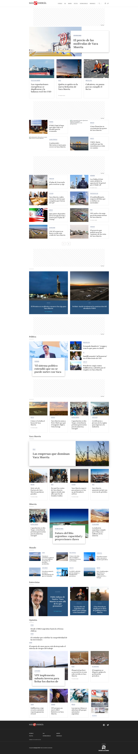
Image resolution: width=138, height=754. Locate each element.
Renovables (92, 3)
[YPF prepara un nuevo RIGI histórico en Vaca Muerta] (59, 696)
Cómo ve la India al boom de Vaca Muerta (38, 423)
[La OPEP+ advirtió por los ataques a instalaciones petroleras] (62, 572)
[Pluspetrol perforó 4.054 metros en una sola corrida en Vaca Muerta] (79, 658)
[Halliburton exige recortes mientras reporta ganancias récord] (38, 696)
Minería (70, 3)
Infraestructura (86, 342)
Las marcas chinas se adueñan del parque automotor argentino (79, 711)
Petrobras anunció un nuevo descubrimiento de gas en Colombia (48, 574)
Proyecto (92, 138)
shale (59, 80)
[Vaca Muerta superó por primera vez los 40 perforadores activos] (79, 476)
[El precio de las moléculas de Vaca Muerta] (69, 41)
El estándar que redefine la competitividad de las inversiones (49, 639)
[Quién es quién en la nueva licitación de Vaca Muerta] (69, 68)
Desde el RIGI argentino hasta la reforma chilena (47, 630)
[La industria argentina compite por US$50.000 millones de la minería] (100, 516)
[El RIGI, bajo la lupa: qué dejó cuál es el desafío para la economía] (38, 127)
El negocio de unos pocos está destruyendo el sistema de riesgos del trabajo (47, 647)
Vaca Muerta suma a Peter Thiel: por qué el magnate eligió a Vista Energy (58, 424)
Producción (51, 178)
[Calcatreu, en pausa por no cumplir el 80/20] (96, 68)
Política (76, 3)
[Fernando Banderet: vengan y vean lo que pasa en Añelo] (76, 345)
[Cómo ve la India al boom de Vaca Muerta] (38, 409)
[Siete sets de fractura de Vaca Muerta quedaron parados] (38, 476)
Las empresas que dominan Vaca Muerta (51, 455)
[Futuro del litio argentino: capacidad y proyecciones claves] (69, 523)
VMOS (89, 302)
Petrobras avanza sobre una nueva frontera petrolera (102, 558)
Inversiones (92, 175)
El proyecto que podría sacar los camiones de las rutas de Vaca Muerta (98, 233)
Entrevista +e (79, 603)
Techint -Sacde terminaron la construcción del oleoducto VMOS (89, 307)
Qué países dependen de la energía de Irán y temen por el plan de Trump (57, 216)
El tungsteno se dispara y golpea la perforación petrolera (99, 673)
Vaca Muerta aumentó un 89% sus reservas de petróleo (99, 490)
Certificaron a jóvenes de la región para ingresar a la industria (99, 424)
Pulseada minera (95, 524)
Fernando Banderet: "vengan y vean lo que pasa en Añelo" (95, 347)
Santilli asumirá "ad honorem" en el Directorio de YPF (95, 357)
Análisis (32, 417)
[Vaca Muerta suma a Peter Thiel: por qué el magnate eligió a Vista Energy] (59, 409)
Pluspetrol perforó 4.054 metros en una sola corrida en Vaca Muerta (79, 673)
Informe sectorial (59, 528)
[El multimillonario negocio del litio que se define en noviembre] (79, 198)
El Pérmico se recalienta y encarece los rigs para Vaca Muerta (48, 307)
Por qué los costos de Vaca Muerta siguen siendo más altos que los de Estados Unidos (58, 492)
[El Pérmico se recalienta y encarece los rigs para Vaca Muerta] (48, 286)
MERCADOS (92, 122)
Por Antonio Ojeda (93, 220)
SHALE (34, 449)
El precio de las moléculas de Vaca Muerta (85, 43)
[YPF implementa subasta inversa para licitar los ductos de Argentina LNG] (48, 665)
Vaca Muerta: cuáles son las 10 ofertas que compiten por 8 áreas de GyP (57, 200)
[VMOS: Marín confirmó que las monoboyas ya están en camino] (79, 143)
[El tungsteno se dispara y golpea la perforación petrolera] (100, 658)
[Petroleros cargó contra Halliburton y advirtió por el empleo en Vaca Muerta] (76, 366)
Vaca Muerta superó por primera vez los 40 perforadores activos (79, 491)
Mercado (51, 210)
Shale (91, 209)
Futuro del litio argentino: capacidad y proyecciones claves (68, 536)
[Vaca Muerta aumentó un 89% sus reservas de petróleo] (100, 476)
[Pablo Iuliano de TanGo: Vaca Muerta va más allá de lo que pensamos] (38, 601)
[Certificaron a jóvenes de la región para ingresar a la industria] (100, 409)
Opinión (32, 625)
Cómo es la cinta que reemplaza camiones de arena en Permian (75, 558)
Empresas (53, 417)
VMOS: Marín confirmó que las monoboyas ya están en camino (97, 145)
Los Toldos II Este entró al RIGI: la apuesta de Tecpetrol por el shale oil (98, 182)
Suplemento (94, 715)
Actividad (73, 484)
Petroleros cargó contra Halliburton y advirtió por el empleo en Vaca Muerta (94, 368)
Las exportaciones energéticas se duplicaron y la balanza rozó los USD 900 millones (41, 89)
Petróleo (60, 3)
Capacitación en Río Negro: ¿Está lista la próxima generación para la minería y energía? (79, 425)
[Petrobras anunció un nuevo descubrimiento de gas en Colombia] (35, 572)
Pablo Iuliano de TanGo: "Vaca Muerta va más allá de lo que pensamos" (58, 601)
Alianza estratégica (53, 139)
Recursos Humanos (75, 417)
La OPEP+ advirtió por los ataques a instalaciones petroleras (74, 574)
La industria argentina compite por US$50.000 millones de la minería (99, 532)
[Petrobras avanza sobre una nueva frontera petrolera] (89, 556)
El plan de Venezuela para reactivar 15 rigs (57, 183)
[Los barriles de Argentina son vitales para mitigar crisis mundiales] (79, 594)
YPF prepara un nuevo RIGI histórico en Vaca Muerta (57, 711)
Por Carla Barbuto (48, 311)
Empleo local (89, 80)
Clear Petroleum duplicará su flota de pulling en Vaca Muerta (99, 609)
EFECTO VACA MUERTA (35, 80)
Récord (73, 666)
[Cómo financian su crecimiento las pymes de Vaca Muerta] (79, 127)
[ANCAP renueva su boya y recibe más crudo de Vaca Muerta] (38, 232)
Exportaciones (77, 35)
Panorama (51, 121)
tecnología (92, 226)
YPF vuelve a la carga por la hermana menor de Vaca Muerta (98, 215)
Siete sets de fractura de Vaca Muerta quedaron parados (37, 491)
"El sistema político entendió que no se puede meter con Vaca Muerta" (47, 370)
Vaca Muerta (57, 591)
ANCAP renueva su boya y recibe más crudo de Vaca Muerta (57, 233)
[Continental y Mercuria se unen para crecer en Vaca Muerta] (38, 143)
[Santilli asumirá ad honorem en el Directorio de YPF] (76, 355)
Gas (65, 3)
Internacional (99, 553)
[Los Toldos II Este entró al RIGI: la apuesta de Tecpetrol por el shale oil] (79, 182)
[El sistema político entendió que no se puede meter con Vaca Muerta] (48, 356)
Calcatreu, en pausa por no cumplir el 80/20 (95, 86)
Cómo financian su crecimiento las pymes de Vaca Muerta (98, 128)
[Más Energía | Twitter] (108, 3)
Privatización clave (94, 193)
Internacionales (84, 3)
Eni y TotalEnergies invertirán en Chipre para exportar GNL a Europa (102, 574)
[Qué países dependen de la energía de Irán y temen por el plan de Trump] (38, 215)
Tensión (32, 704)
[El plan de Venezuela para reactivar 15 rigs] (38, 182)
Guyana (43, 552)
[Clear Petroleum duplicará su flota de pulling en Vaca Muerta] (100, 594)
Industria (32, 484)
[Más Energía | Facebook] (105, 3)
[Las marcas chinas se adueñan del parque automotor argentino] (79, 696)
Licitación (51, 193)
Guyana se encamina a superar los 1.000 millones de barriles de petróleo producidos (48, 560)
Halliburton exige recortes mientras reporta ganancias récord (37, 711)
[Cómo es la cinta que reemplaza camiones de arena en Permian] (62, 556)
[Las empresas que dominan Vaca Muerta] (92, 453)
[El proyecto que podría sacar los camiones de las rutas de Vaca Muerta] (79, 232)
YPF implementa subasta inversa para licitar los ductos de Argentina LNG (46, 680)
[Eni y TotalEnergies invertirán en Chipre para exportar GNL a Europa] (89, 572)
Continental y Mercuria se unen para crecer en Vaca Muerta (57, 145)
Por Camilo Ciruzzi (61, 95)
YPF (83, 352)
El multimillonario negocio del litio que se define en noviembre (97, 200)
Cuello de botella (72, 552)
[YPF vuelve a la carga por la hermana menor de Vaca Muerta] (79, 215)
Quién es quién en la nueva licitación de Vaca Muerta (68, 86)
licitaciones (37, 670)
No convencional (95, 666)
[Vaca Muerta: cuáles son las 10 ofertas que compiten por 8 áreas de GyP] (38, 198)
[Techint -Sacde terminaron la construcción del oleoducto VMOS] (89, 286)
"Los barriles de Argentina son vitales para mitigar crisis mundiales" (79, 609)
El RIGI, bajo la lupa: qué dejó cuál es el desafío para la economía (56, 128)
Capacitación (94, 417)
